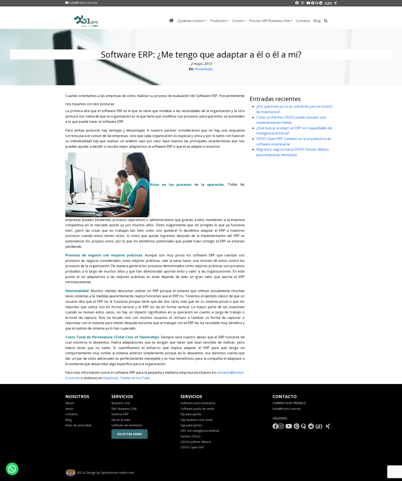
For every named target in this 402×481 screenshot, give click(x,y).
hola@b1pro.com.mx (82, 3)
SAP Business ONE (124, 409)
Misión (69, 403)
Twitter (126, 378)
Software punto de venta (197, 409)
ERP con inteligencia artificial (199, 431)
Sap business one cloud (196, 420)
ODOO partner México (195, 442)
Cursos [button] (237, 20)
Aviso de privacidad (78, 425)
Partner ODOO (190, 436)
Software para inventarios (197, 403)
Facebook (110, 378)
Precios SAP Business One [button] (269, 20)
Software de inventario (126, 425)
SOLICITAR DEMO (129, 434)
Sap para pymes (191, 425)
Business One (120, 403)
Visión (69, 409)
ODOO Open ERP (192, 447)
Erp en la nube (121, 420)
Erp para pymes (191, 414)
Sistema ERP (120, 414)
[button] (12, 469)
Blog (317, 20)
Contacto (303, 20)
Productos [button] (218, 20)
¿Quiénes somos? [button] (190, 20)
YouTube (142, 378)
